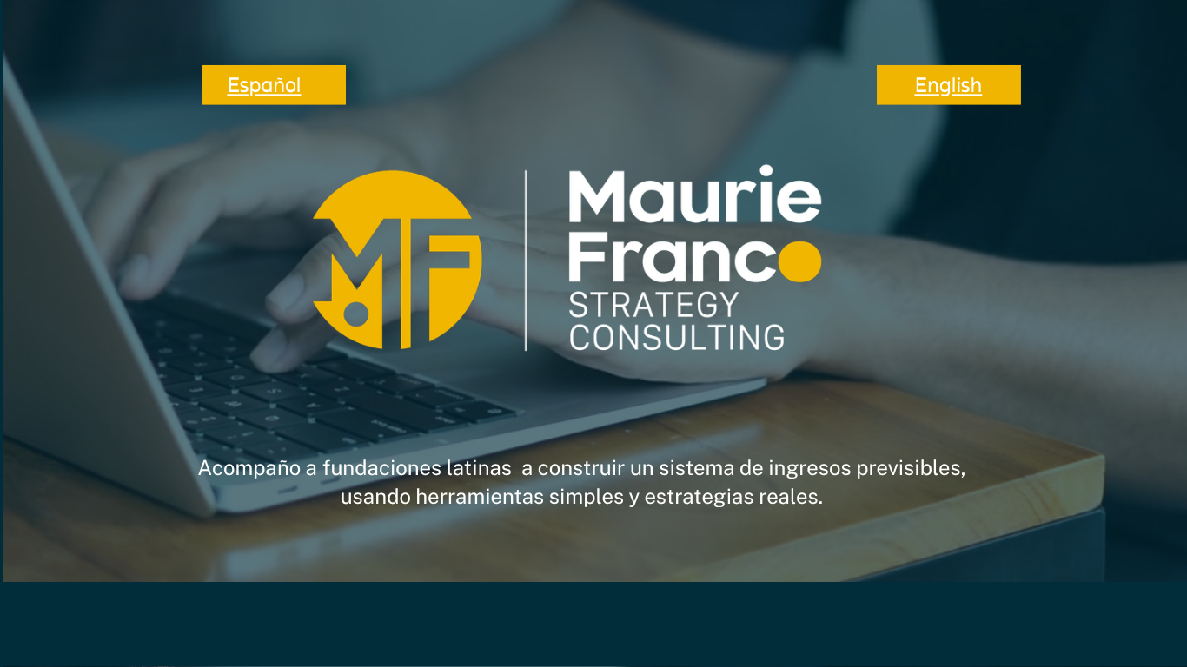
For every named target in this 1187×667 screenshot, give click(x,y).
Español (264, 84)
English (948, 84)
